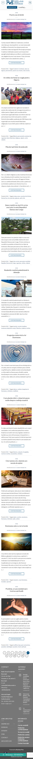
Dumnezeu (4, 519)
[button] (2, 2)
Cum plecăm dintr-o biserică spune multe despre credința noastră (17, 399)
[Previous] (4, 652)
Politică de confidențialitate (23, 728)
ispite (14, 519)
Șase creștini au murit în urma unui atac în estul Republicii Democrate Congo (16, 207)
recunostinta (14, 453)
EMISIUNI (4, 727)
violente (28, 263)
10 (14, 656)
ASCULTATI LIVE (6, 741)
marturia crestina (5, 453)
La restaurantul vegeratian (27, 709)
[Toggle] (14, 724)
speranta (9, 581)
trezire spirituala (22, 647)
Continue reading (16, 62)
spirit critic (22, 198)
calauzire (20, 452)
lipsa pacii (20, 645)
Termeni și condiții (23, 732)
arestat (15, 326)
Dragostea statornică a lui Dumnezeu (16, 336)
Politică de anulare (23, 737)
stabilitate (15, 391)
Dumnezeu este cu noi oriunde (16, 526)
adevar (15, 389)
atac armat (16, 261)
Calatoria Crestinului (19, 69)
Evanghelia (26, 452)
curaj (20, 580)
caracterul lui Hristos (26, 196)
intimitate (9, 519)
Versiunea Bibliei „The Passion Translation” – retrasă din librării (27, 698)
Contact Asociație (23, 743)
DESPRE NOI (5, 724)
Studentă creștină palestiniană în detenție (16, 271)
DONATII (4, 730)
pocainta (15, 647)
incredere (3, 581)
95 (22, 656)
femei (8, 138)
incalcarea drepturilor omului (8, 328)
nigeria (22, 138)
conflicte (16, 645)
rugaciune (18, 263)
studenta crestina (25, 328)
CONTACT (4, 737)
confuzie (20, 389)
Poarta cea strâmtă (16, 15)
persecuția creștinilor (25, 261)
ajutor (15, 517)
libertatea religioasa (15, 138)
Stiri (16, 12)
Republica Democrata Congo (8, 263)
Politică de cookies (24, 734)
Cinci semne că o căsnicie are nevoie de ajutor (16, 462)
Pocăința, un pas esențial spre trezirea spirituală (16, 590)
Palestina (18, 328)
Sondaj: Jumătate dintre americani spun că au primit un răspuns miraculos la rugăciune (26, 681)
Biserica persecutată (19, 136)
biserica (15, 452)
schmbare (19, 453)
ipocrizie (12, 198)
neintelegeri (9, 647)
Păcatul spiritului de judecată (16, 147)
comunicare (24, 517)
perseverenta (9, 70)
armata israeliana (22, 326)
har (9, 198)
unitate (18, 519)
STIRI (3, 734)
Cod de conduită (23, 725)
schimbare (9, 391)
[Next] (26, 655)
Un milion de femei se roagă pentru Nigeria (16, 79)
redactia (23, 19)
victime (23, 263)
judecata (17, 198)
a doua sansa (17, 196)
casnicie (19, 517)
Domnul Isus (4, 198)
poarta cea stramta (18, 70)
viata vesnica (26, 70)
